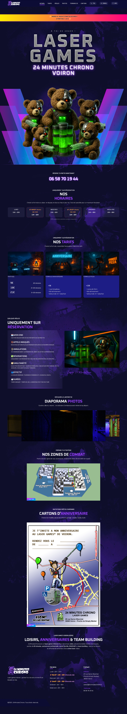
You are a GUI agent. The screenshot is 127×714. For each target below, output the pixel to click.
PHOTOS (64, 3)
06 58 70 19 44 (63, 179)
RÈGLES (57, 3)
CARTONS (83, 3)
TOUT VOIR (31, 499)
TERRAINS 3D (74, 3)
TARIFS (50, 3)
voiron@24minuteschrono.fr (93, 685)
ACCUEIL (42, 3)
